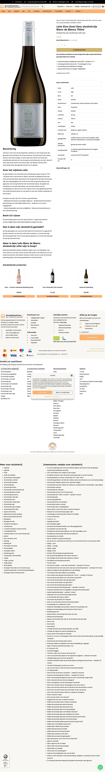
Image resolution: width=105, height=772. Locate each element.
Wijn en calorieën (52, 741)
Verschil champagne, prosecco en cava (60, 665)
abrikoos (74, 130)
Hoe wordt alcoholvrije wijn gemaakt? (59, 585)
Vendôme (83, 391)
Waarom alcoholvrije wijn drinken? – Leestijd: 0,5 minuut (65, 675)
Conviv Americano (53, 517)
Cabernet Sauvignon (11, 524)
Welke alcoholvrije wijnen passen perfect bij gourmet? (65, 721)
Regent (55, 416)
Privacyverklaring (56, 396)
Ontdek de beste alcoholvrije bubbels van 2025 (63, 629)
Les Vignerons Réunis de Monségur (91, 381)
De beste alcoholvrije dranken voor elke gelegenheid (64, 526)
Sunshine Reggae (53, 651)
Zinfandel (56, 438)
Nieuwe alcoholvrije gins (55, 617)
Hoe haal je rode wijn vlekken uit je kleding (61, 573)
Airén (55, 372)
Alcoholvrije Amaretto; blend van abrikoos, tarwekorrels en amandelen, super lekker (75, 485)
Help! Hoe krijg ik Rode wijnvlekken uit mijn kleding (63, 570)
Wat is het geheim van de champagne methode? (63, 682)
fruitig (73, 126)
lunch (83, 138)
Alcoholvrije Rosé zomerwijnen (57, 502)
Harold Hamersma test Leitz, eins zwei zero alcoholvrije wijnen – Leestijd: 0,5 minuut (74, 568)
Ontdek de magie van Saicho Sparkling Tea (61, 631)
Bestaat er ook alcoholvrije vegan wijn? (60, 512)
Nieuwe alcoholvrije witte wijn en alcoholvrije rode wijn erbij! (66, 619)
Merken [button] (78, 11)
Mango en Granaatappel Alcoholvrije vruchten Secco (64, 609)
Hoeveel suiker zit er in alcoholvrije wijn (16, 534)
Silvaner (56, 425)
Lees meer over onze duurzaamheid (64, 341)
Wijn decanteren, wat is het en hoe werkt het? (62, 739)
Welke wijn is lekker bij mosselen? (58, 726)
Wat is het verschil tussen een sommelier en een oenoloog (66, 690)
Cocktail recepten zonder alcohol (15, 529)
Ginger (3, 396)
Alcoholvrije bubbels (7, 376)
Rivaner (55, 420)
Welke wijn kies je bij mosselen (57, 729)
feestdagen (96, 140)
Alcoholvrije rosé (6, 391)
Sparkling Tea (47, 11)
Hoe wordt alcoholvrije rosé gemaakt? (60, 582)
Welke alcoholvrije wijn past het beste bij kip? (62, 719)
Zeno (81, 394)
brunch (78, 138)
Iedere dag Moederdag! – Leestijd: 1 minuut (61, 592)
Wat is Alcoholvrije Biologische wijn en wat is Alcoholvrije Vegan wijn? (70, 678)
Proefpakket (58, 11)
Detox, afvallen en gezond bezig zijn (59, 538)
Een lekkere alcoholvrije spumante (58, 560)
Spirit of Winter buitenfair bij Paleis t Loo (60, 646)
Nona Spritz (51, 624)
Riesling (55, 418)
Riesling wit (7, 543)
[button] (71, 375)
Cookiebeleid (47, 396)
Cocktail (30, 374)
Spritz (29, 389)
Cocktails (36, 11)
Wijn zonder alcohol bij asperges (58, 746)
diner (97, 138)
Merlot (6, 536)
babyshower (81, 140)
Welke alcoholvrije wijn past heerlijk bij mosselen (63, 714)
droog (73, 115)
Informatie (31, 332)
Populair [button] (68, 11)
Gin (29, 11)
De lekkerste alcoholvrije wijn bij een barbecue (62, 534)
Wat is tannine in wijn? (54, 695)
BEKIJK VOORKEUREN (63, 392)
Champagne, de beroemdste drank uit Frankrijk (63, 514)
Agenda (6, 468)
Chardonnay (75, 103)
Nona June (50, 621)
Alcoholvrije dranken (10, 482)
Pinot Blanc (94, 103)
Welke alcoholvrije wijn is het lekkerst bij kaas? (62, 712)
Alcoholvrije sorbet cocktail (56, 504)
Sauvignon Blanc (58, 423)
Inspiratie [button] (60, 6)
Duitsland (74, 107)
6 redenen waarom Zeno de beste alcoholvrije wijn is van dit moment (70, 475)
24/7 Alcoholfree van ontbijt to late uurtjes (61, 473)
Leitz (72, 88)
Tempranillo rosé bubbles (12, 556)
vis (77, 134)
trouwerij (88, 140)
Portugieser (57, 411)
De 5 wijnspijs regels (53, 524)
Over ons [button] (69, 6)
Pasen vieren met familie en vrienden (59, 634)
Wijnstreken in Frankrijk (54, 748)
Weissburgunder (58, 435)
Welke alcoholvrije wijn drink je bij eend (60, 704)
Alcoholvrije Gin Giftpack (55, 490)
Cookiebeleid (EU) (10, 531)
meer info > (82, 69)
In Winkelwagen (79, 50)
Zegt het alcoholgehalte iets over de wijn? (61, 753)
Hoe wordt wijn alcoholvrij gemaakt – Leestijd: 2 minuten (66, 587)
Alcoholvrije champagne (12, 478)
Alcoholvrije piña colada (12, 492)
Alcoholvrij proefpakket (8, 374)
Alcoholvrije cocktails (8, 379)
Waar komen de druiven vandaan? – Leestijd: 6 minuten (65, 673)
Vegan (6, 558)
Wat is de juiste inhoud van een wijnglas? (60, 680)
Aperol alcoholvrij (10, 512)
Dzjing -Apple (51, 548)
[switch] (5, 766)
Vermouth (30, 394)
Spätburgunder (58, 428)
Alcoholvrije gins (52, 497)
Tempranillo (57, 430)
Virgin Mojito (8, 563)
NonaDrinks (83, 386)
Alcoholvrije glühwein (54, 499)
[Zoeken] (42, 7)
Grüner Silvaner (85, 103)
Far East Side (51, 563)
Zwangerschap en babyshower (14, 573)
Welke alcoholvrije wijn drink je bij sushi (60, 707)
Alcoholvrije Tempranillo (12, 502)
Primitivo (56, 413)
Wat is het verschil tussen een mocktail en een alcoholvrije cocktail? (69, 687)
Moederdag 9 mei (53, 612)
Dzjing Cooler (51, 551)
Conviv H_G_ (51, 519)
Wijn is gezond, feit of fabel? (56, 743)
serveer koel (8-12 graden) (80, 155)
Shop (3, 11)
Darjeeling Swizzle (53, 521)
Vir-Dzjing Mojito (52, 670)
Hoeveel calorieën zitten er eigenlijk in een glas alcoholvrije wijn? (68, 590)
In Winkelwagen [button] (19, 296)
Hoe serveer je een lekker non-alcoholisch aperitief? (64, 578)
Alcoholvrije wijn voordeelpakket (58, 507)
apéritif (92, 138)
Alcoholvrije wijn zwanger (12, 507)
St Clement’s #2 (52, 648)
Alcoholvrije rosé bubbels (9, 384)
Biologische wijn (9, 521)
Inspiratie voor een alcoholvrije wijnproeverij (61, 595)
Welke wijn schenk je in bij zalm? (57, 734)
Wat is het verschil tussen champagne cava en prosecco (66, 685)
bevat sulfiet (82, 144)
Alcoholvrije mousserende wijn (14, 490)
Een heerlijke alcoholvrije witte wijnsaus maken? (63, 558)
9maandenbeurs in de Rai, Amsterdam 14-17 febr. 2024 (65, 478)
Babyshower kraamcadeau (13, 514)
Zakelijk (77, 6)
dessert (73, 140)
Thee (28, 391)
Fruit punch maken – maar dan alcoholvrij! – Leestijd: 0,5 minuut (68, 565)
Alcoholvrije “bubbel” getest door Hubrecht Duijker (64, 482)
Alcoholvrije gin (6, 381)
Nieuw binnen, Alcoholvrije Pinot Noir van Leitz (62, 614)
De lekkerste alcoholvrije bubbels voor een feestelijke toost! (67, 531)
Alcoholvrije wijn (71, 20)
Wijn (9, 11)
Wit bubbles (8, 565)
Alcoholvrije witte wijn (84, 20)
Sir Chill (82, 389)
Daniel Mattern (84, 374)
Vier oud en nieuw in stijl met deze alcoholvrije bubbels (65, 668)
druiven (73, 100)
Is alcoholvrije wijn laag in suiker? (58, 597)
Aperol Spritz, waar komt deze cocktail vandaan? (63, 509)
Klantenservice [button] (85, 6)
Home (58, 20)
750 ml (73, 119)
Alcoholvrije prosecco (11, 495)
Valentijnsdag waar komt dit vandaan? (60, 658)
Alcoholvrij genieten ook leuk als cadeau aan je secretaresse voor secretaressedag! (75, 480)
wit (72, 96)
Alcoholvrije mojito (10, 487)
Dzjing (82, 376)
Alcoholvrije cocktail (10, 480)
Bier (23, 11)
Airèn (5, 473)
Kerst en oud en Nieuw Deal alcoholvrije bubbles (63, 602)
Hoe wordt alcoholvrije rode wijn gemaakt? (61, 580)
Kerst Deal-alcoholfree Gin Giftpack (59, 599)
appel (79, 130)
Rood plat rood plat (10, 546)
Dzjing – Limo (51, 543)
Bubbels (16, 11)
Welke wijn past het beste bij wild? (58, 731)
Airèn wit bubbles (9, 475)
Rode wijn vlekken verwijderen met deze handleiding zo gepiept (68, 643)
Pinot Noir (56, 408)
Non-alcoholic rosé (10, 538)
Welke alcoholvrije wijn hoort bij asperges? (61, 709)
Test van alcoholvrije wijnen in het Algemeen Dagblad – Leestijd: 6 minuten (72, 656)
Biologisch (7, 519)
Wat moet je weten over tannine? (58, 697)
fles (72, 122)
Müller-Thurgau (58, 401)
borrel (87, 138)
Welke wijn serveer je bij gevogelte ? (59, 736)
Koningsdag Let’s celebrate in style (58, 604)
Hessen (73, 111)
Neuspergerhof (84, 384)
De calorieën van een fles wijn (57, 529)
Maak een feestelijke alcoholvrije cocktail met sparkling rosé (67, 607)
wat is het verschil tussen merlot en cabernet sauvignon (65, 692)
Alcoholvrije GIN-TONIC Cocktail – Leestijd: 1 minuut (64, 495)
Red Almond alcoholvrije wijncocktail (59, 641)
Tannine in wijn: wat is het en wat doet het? (61, 653)
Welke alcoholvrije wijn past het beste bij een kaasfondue (66, 717)
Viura (55, 433)
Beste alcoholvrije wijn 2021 (13, 517)
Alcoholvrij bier (6, 372)
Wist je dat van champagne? (56, 751)
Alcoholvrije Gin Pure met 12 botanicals (60, 492)
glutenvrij (74, 144)
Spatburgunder (9, 553)
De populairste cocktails (55, 536)
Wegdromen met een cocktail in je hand (60, 700)
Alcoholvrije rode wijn (8, 389)
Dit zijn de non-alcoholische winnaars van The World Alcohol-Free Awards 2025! (73, 541)
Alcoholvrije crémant (54, 487)
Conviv (82, 372)
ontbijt (73, 138)
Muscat (55, 403)
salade (73, 134)
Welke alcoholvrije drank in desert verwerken (62, 702)
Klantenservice (33, 315)
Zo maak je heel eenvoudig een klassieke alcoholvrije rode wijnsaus (69, 760)
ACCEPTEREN (42, 392)
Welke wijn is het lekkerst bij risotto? (59, 724)
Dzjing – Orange (52, 546)
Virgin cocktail (8, 560)
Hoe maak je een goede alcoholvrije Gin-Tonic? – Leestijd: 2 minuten (70, 575)
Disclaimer (63, 350)
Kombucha (30, 381)
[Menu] (8, 754)
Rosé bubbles (8, 548)
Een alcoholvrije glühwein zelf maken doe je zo (62, 556)
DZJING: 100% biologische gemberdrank (60, 553)
